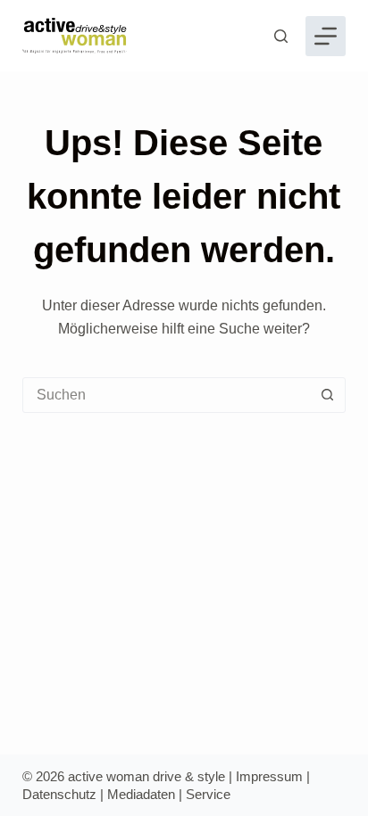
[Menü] (325, 36)
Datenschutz (59, 794)
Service (208, 794)
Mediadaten (141, 794)
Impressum (269, 776)
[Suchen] (281, 36)
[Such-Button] (327, 395)
